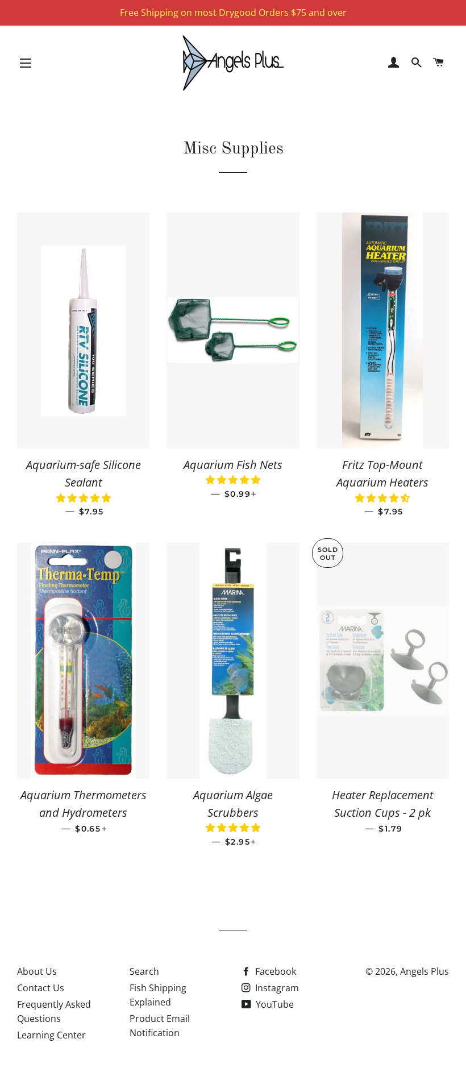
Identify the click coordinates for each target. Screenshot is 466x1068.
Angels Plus (424, 971)
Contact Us (40, 988)
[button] (83, 498)
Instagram (276, 988)
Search (144, 971)
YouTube (273, 1004)
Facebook (274, 971)
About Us (37, 971)
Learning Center (51, 1035)
